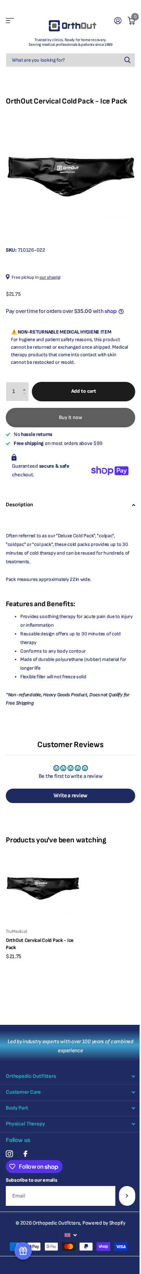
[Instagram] (9, 1153)
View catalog (10, 21)
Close (70, 1076)
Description (19, 504)
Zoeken (127, 60)
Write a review (70, 795)
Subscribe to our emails (31, 1180)
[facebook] (25, 1154)
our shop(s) (49, 277)
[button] (26, 385)
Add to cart (83, 391)
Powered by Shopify (103, 1223)
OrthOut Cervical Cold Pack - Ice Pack (39, 944)
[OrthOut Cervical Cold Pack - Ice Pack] (43, 885)
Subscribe (127, 1195)
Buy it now (70, 417)
